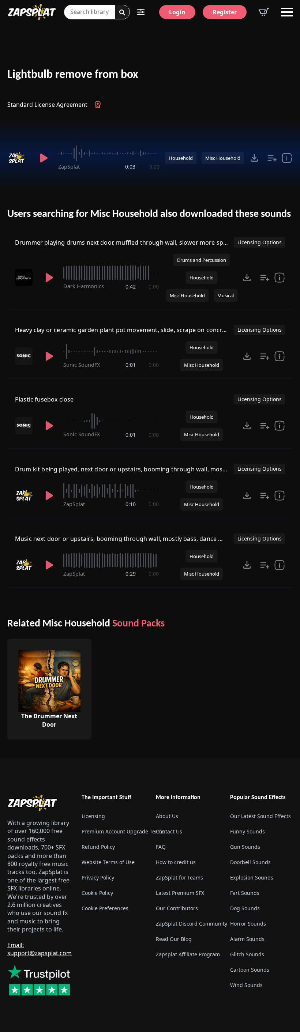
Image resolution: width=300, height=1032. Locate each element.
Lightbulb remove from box (72, 75)
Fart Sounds (244, 892)
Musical (225, 295)
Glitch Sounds (247, 954)
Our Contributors (177, 908)
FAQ (161, 846)
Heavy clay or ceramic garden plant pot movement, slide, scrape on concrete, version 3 (137, 330)
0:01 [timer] (130, 364)
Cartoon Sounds (249, 969)
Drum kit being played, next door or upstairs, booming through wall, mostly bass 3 (132, 469)
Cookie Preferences (105, 908)
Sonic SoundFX (81, 364)
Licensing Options (259, 242)
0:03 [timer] (130, 166)
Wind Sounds (246, 985)
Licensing (93, 816)
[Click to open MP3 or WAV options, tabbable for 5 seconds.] (254, 158)
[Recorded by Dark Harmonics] (25, 277)
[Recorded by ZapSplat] (18, 158)
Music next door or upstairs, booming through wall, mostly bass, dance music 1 (127, 539)
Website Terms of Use (108, 862)
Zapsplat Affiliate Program (187, 954)
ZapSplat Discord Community (187, 923)
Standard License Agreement (47, 105)
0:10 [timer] (130, 504)
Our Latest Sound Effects (260, 816)
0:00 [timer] (154, 166)
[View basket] (264, 12)
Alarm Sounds (247, 938)
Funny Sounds (247, 831)
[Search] (122, 12)
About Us (167, 816)
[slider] (108, 153)
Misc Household (222, 158)
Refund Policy (98, 846)
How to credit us (176, 862)
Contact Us (169, 831)
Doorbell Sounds (250, 862)
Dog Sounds (245, 908)
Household (181, 158)
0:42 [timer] (130, 286)
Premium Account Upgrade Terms (113, 831)
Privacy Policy (98, 877)
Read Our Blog (174, 938)
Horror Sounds (248, 923)
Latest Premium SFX (180, 892)
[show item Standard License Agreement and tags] (286, 158)
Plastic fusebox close (44, 399)
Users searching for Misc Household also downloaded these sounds (149, 214)
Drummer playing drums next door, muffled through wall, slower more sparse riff (130, 242)
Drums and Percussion (201, 260)
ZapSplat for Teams (179, 877)
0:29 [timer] (130, 573)
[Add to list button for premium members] (272, 158)
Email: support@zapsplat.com (39, 949)
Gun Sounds (245, 846)
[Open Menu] (287, 12)
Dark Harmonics (83, 286)
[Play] (44, 158)
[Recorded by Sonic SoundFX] (25, 356)
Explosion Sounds (251, 877)
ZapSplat (69, 166)
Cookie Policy (97, 892)
